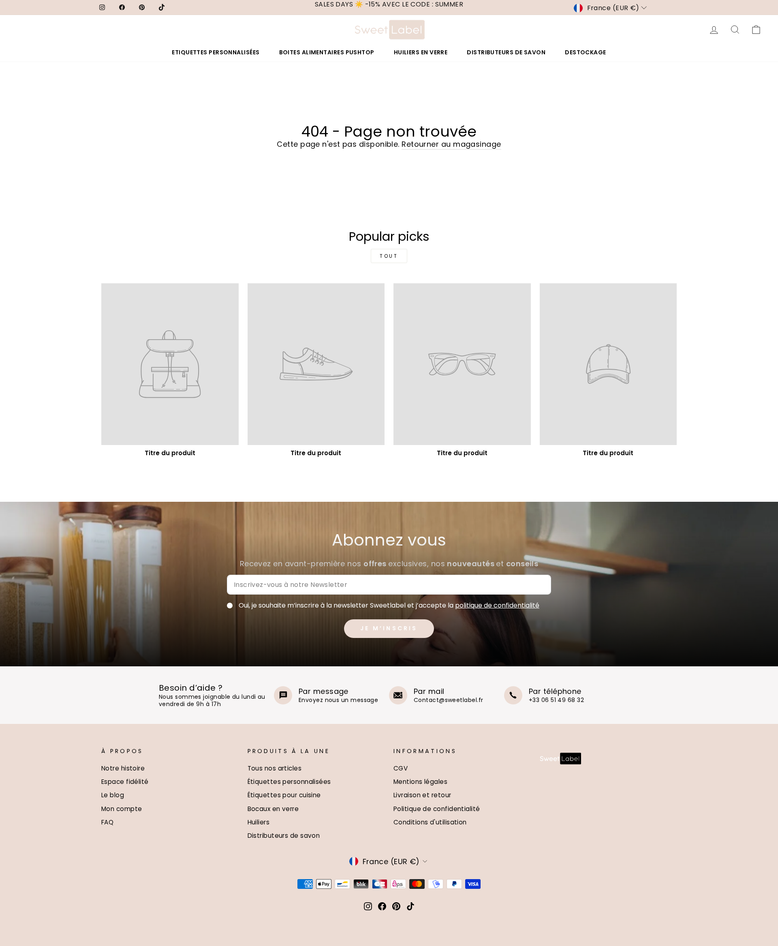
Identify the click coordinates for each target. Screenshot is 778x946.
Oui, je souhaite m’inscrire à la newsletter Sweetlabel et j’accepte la (389, 605)
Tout (389, 256)
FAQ (107, 822)
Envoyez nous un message (338, 700)
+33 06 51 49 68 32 (556, 700)
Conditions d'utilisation (430, 822)
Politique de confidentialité (436, 809)
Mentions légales (420, 781)
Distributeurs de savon (284, 835)
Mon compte (121, 809)
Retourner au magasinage (451, 144)
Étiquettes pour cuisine (284, 795)
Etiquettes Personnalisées (215, 52)
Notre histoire (123, 768)
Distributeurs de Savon (506, 52)
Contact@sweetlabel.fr (448, 700)
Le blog (112, 795)
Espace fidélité (125, 781)
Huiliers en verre (421, 52)
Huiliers (259, 822)
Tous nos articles (275, 768)
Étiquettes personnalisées (289, 781)
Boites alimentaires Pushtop (326, 52)
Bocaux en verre (273, 809)
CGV (400, 768)
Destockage (585, 52)
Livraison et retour (422, 795)
